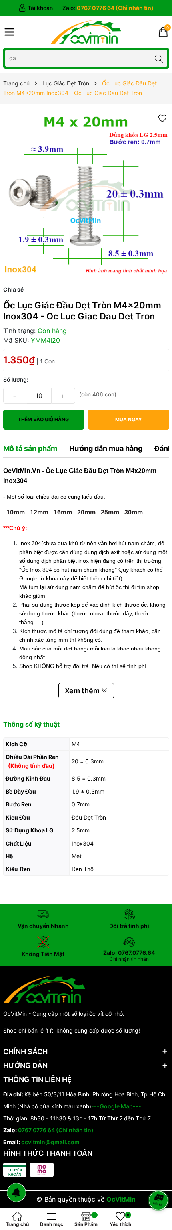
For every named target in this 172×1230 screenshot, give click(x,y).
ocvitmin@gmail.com (50, 1142)
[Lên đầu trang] (160, 1179)
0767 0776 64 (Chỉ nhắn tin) (56, 1130)
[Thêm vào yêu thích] (162, 117)
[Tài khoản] (35, 8)
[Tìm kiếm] (159, 58)
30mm (133, 512)
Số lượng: (15, 379)
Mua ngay (128, 419)
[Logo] (86, 32)
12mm (39, 512)
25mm (110, 512)
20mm (86, 512)
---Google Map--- (116, 1106)
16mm (63, 512)
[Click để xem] (86, 194)
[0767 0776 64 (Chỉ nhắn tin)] (108, 8)
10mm (15, 512)
